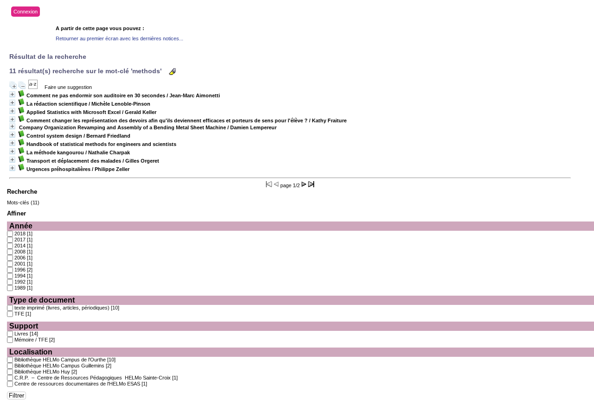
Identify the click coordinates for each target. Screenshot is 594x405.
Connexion (25, 11)
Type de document (42, 300)
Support (23, 326)
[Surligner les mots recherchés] (172, 71)
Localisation (30, 352)
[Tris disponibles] (33, 87)
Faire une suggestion (68, 87)
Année (20, 226)
